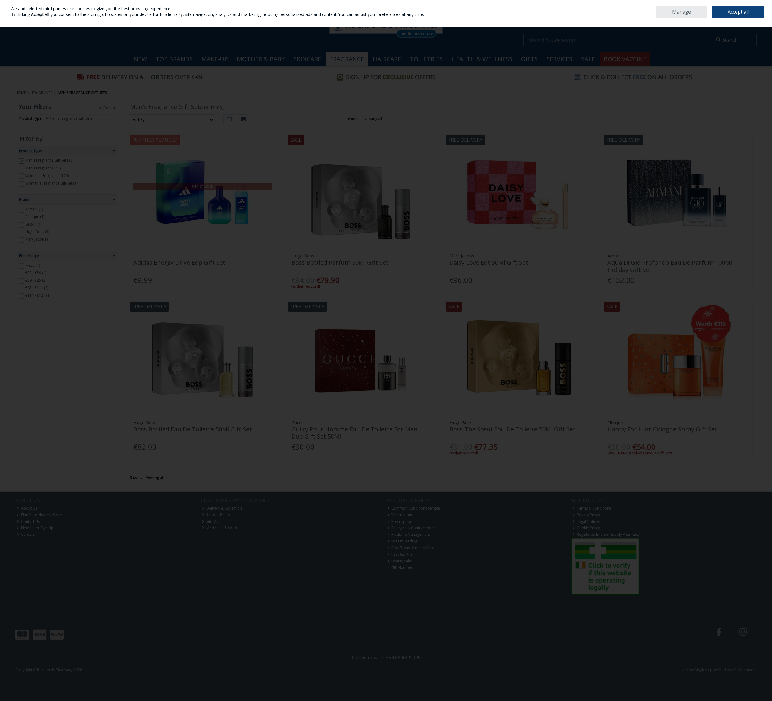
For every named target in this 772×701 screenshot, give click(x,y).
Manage (681, 11)
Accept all (738, 11)
